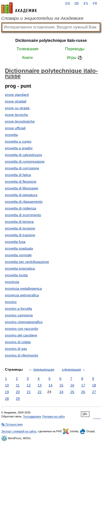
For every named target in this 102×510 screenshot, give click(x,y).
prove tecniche (16, 115)
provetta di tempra (19, 222)
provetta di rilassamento (24, 202)
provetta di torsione (20, 228)
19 (7, 392)
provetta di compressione (25, 161)
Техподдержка (32, 416)
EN (67, 3)
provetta (11, 135)
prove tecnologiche (20, 121)
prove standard (17, 95)
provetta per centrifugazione (27, 262)
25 (72, 392)
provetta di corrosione (22, 168)
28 (7, 399)
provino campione (19, 315)
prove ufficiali (15, 128)
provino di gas (16, 349)
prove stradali (15, 101)
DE (77, 3)
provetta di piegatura (21, 195)
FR (95, 3)
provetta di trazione (20, 235)
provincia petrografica (22, 295)
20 (18, 392)
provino (11, 302)
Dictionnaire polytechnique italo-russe (51, 40)
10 (7, 385)
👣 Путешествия (12, 424)
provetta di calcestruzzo (23, 155)
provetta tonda (16, 275)
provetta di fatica (18, 175)
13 (40, 385)
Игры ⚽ (74, 57)
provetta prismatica (20, 268)
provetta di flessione (20, 181)
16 (72, 385)
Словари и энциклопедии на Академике (42, 18)
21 (29, 392)
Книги (27, 57)
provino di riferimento (21, 355)
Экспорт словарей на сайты (18, 431)
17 (83, 385)
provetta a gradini (18, 148)
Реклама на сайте (53, 416)
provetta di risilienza (20, 208)
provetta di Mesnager (21, 188)
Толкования (27, 49)
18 (94, 385)
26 (83, 392)
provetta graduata (19, 248)
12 (29, 385)
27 (94, 392)
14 (50, 385)
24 (61, 392)
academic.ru (19, 7)
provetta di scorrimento (23, 215)
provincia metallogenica (23, 288)
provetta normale (18, 255)
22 (40, 392)
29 (18, 399)
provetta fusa (15, 242)
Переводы (74, 49)
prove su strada (17, 108)
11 (18, 385)
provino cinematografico (24, 322)
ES (86, 3)
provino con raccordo (21, 329)
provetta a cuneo (18, 141)
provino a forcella (18, 308)
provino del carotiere (21, 335)
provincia (12, 282)
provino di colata (18, 342)
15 (61, 385)
